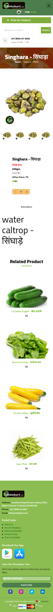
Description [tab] (26, 206)
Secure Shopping (12, 528)
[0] (19, 12)
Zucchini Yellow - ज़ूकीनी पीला (26, 413)
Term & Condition (12, 537)
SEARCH (46, 30)
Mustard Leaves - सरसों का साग (26, 362)
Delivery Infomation (13, 531)
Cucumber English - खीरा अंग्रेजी (26, 311)
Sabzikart (44, 601)
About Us (9, 524)
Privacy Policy (11, 534)
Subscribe (26, 585)
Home (17, 61)
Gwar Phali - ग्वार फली (26, 464)
